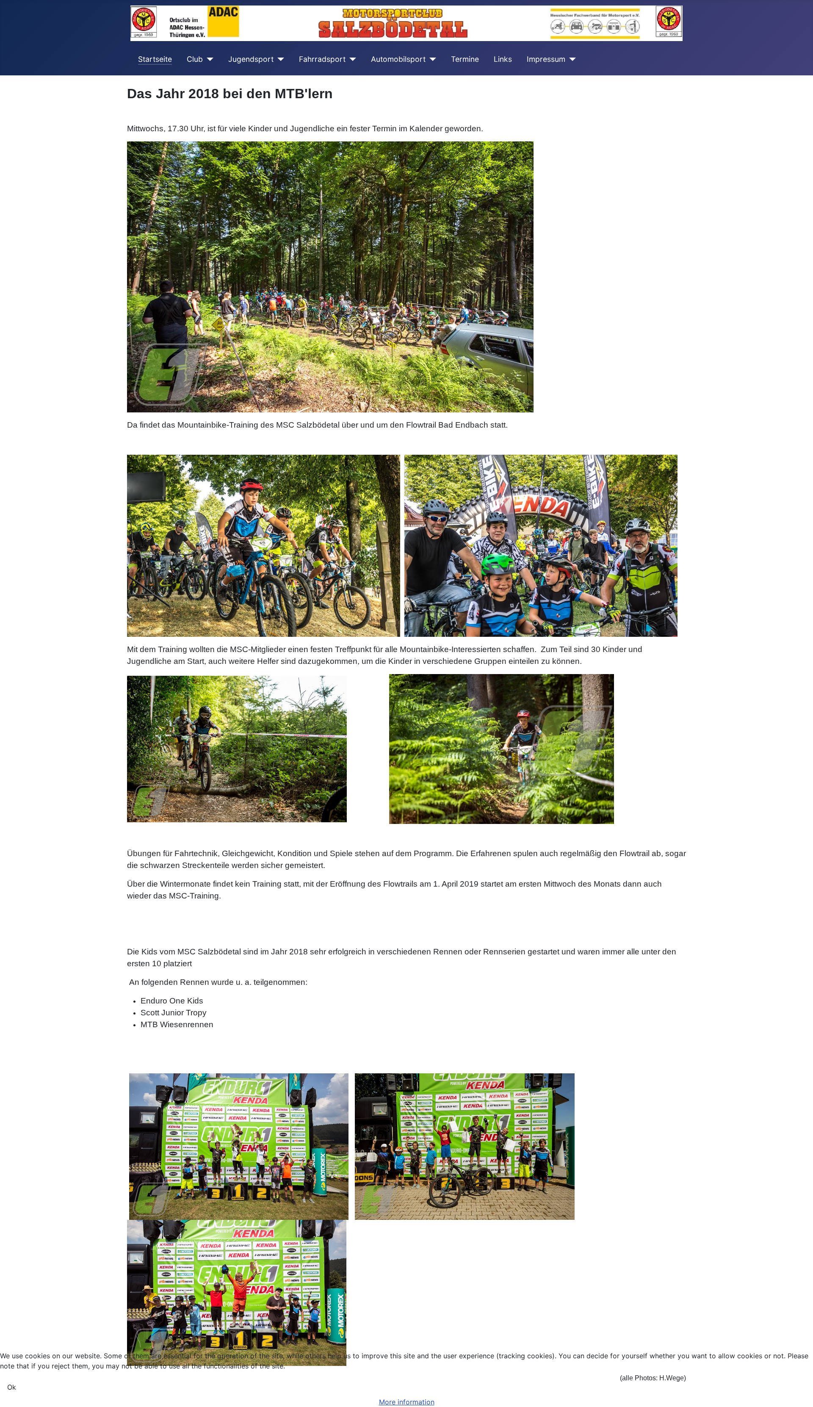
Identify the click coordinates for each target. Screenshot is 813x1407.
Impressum (546, 59)
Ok (11, 1387)
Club (195, 59)
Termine (465, 59)
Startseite (155, 59)
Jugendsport (251, 59)
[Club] (208, 59)
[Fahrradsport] (351, 59)
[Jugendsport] (279, 59)
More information (406, 1402)
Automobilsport (398, 59)
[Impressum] (570, 59)
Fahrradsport (322, 59)
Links (503, 59)
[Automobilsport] (431, 59)
